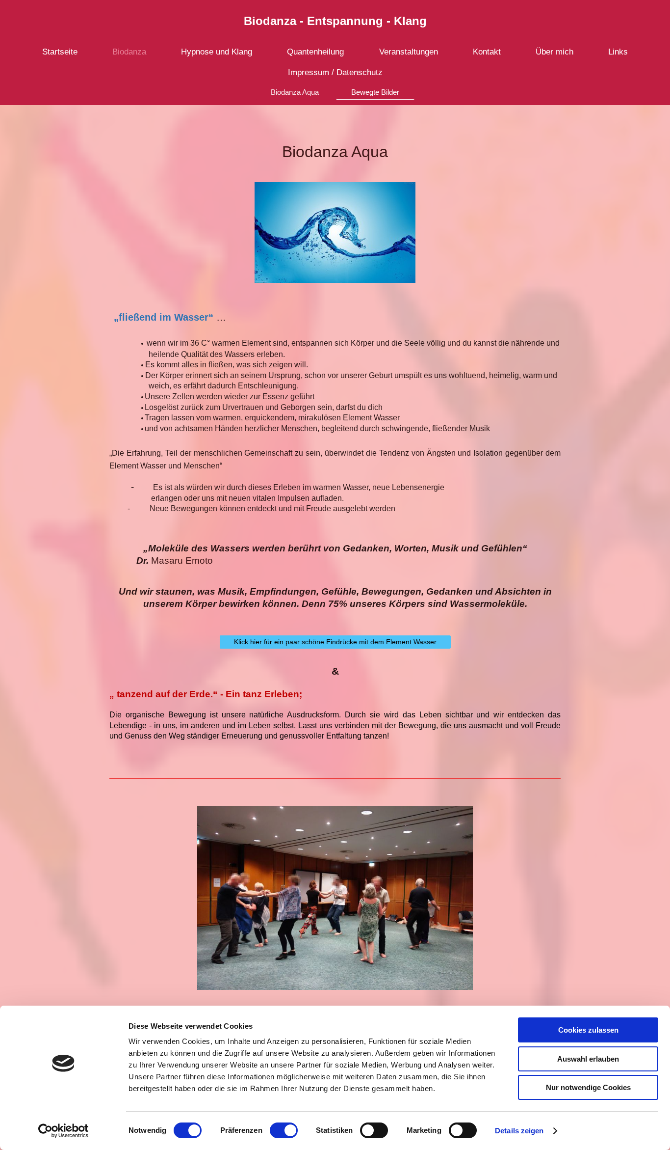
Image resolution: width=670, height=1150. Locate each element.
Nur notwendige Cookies (588, 1087)
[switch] (284, 1130)
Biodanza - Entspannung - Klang (335, 20)
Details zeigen (519, 1130)
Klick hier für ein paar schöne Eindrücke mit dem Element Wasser (335, 642)
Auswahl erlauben (588, 1059)
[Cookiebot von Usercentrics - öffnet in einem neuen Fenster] (63, 1130)
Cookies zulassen (588, 1030)
